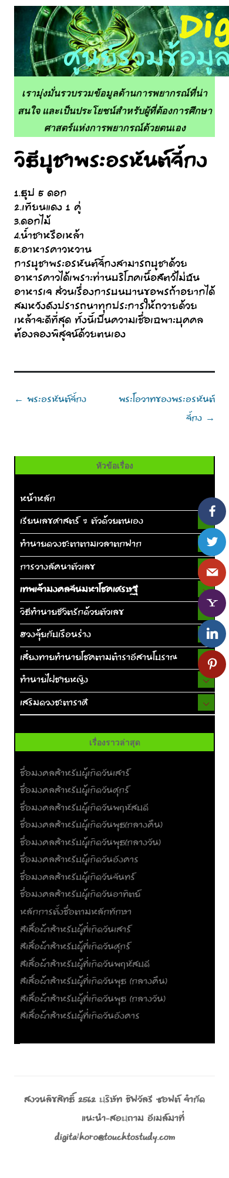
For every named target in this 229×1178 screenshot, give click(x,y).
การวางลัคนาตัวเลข (57, 567)
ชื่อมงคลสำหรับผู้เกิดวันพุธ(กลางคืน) (91, 825)
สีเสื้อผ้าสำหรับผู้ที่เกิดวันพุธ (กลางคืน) (93, 981)
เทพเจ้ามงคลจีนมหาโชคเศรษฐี (79, 589)
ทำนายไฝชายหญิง (54, 680)
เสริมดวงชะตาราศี (53, 703)
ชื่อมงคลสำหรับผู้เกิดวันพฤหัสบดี (84, 808)
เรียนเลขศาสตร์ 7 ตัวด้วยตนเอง (81, 521)
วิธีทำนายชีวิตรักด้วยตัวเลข (72, 612)
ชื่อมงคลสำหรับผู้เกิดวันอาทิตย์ (80, 894)
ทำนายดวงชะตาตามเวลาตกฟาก (81, 544)
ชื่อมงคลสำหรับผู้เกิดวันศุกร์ (74, 790)
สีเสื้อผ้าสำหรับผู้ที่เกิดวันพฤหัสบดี (85, 964)
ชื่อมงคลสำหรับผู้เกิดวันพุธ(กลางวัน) (90, 843)
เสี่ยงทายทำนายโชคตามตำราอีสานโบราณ (98, 658)
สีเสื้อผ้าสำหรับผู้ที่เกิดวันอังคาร (80, 1016)
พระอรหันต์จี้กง (50, 400)
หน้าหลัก (37, 499)
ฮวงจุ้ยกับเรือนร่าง (55, 635)
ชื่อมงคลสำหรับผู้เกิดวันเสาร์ (75, 773)
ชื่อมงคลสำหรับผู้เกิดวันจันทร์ (77, 877)
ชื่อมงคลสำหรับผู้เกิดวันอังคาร (79, 860)
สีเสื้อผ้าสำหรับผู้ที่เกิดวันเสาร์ (75, 930)
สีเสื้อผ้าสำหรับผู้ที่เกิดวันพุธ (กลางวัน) (93, 999)
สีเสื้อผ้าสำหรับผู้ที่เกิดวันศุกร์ (75, 947)
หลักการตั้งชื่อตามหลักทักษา (76, 912)
